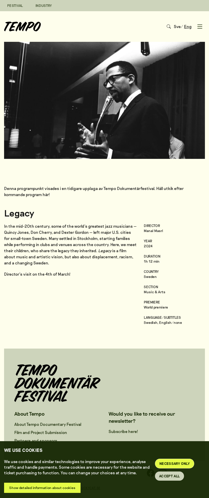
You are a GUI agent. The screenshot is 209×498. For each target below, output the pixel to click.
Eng (188, 26)
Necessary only (174, 463)
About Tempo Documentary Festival (47, 424)
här (46, 194)
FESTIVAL (15, 5)
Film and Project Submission (40, 432)
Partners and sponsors (35, 440)
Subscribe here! (123, 431)
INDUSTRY (43, 5)
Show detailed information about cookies (42, 488)
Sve (177, 26)
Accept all (169, 476)
